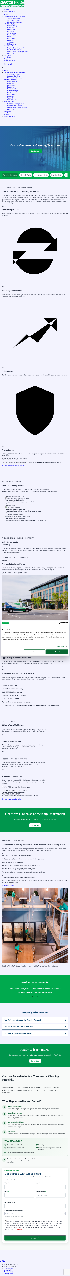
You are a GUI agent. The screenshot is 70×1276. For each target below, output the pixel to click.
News (9, 57)
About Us (10, 53)
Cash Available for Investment (13, 1210)
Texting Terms (8, 1274)
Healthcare (11, 29)
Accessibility (8, 1270)
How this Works (26, 175)
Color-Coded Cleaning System (17, 51)
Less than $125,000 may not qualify (14, 1216)
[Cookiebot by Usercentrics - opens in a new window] (60, 623)
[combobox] (35, 1213)
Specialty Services (13, 20)
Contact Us (35, 1061)
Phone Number (41, 1191)
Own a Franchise (9, 61)
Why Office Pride (9, 46)
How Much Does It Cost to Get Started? (35, 1027)
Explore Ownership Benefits (12, 799)
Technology (11, 42)
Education (10, 31)
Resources (7, 55)
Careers (6, 59)
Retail (9, 37)
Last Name (39, 1183)
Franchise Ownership (10, 175)
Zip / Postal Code (10, 1202)
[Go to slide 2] (34, 996)
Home (6, 15)
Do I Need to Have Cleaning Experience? (35, 1033)
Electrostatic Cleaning (15, 50)
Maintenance (11, 44)
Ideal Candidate (56, 175)
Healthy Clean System (15, 48)
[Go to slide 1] (32, 996)
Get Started (35, 151)
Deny (34, 652)
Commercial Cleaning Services (14, 17)
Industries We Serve (10, 24)
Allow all (57, 652)
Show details (60, 646)
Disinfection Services (14, 22)
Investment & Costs (41, 175)
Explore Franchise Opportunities (13, 465)
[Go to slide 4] (37, 996)
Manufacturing (12, 26)
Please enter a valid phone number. (45, 1199)
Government (11, 33)
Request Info (35, 1238)
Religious (10, 40)
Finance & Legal (12, 35)
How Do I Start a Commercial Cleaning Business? (35, 1020)
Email (6, 1191)
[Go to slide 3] (35, 996)
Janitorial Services (13, 18)
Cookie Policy (8, 1272)
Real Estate (11, 38)
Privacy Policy (8, 1268)
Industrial (10, 27)
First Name (8, 1183)
